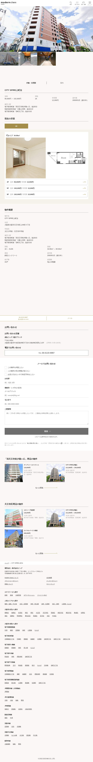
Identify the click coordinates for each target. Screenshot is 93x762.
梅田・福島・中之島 (11, 604)
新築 (11, 595)
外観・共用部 (31, 83)
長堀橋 (45, 674)
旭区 (6, 616)
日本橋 (46, 665)
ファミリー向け (42, 595)
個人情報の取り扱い (32, 443)
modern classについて (11, 578)
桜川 (33, 665)
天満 (6, 700)
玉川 (14, 665)
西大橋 (13, 683)
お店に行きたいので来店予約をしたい (21, 374)
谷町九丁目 (66, 639)
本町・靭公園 (35, 604)
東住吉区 (28, 616)
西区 (26, 613)
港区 (32, 613)
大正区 (38, 613)
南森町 (33, 639)
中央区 (54, 616)
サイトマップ (50, 584)
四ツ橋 (26, 648)
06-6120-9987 (23, 318)
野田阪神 (7, 665)
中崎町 (19, 639)
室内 (62, 83)
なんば (37, 630)
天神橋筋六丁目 (9, 639)
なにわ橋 (14, 735)
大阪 (11, 700)
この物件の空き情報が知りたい (19, 371)
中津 (6, 630)
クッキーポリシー (51, 581)
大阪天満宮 (28, 709)
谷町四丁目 (47, 639)
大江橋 (22, 735)
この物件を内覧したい (16, 367)
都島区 (7, 613)
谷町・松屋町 (45, 604)
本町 (23, 630)
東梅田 (26, 639)
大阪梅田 (7, 744)
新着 (6, 595)
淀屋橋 (18, 630)
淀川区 (42, 616)
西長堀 (27, 665)
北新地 (20, 709)
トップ (7, 563)
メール (69, 318)
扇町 (18, 674)
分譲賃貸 (18, 595)
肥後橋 (13, 648)
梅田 (11, 630)
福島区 (13, 613)
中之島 (35, 735)
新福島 (13, 709)
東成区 (76, 613)
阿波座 (7, 656)
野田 (22, 700)
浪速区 (53, 613)
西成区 (35, 616)
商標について (9, 584)
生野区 (83, 613)
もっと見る (39, 488)
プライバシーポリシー (54, 443)
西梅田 (7, 648)
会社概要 (49, 578)
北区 (48, 616)
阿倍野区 (19, 616)
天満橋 (39, 639)
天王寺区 (45, 613)
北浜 (30, 674)
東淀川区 (68, 613)
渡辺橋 (28, 735)
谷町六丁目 (57, 639)
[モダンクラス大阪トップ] (8, 3)
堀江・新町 (55, 604)
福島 (17, 700)
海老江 (7, 709)
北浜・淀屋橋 (24, 604)
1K (16, 126)
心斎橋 (30, 630)
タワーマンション (29, 595)
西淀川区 (60, 613)
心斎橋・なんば (66, 604)
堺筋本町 (19, 656)
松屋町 (34, 683)
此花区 (20, 613)
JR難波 (7, 691)
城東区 (12, 616)
